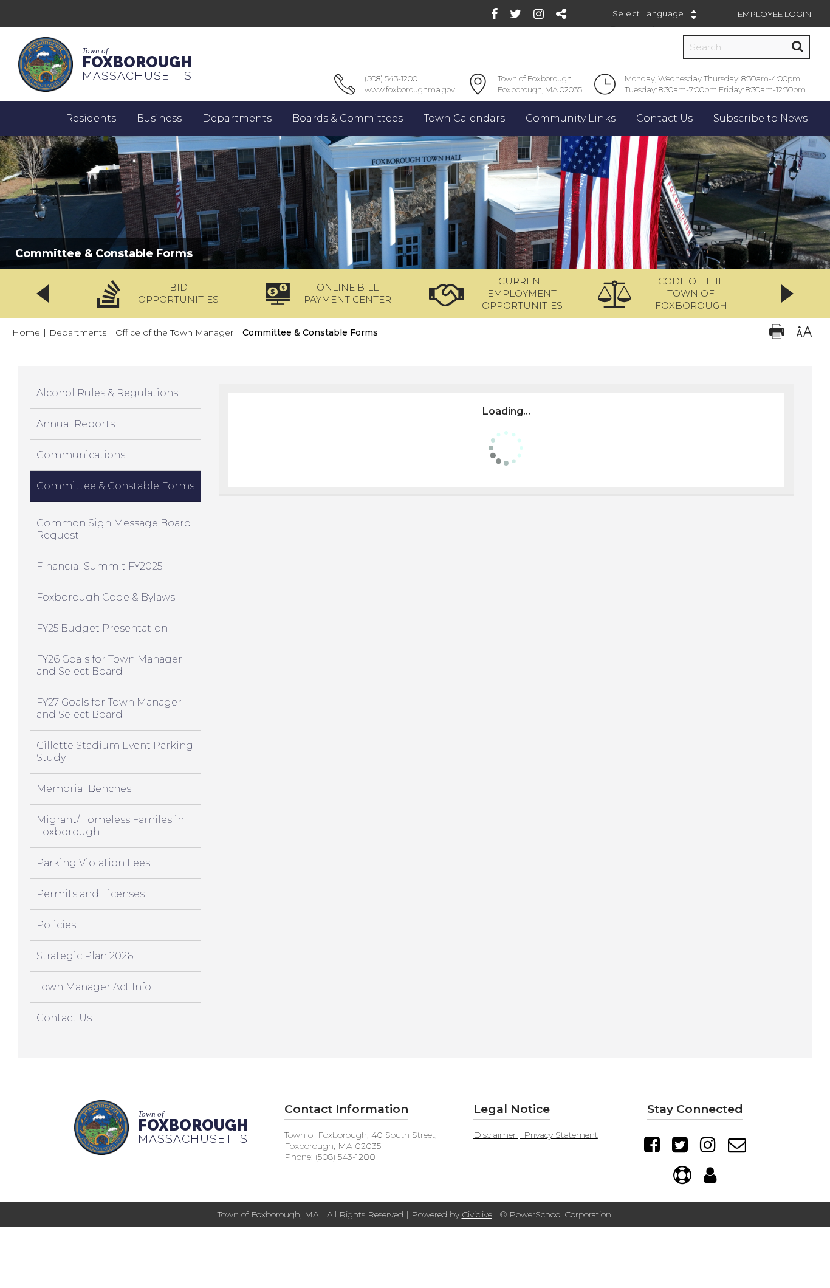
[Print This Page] (777, 333)
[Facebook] (494, 14)
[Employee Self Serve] (710, 1175)
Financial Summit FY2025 (99, 566)
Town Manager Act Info (93, 987)
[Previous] (42, 293)
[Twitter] (515, 14)
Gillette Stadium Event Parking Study (114, 751)
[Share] (561, 14)
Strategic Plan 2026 (84, 956)
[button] (162, 293)
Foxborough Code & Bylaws (105, 597)
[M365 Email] (737, 1144)
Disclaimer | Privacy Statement (535, 1134)
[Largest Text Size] (804, 333)
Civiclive (477, 1214)
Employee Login (775, 14)
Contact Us (64, 1018)
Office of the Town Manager (174, 332)
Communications (80, 455)
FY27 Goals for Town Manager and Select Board (109, 708)
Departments (77, 332)
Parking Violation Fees (93, 863)
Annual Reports (75, 424)
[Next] (787, 293)
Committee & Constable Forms (115, 486)
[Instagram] (538, 14)
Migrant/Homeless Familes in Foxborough (110, 826)
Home (26, 332)
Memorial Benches (83, 788)
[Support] (682, 1175)
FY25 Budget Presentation (102, 628)
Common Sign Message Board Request (113, 529)
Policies (56, 925)
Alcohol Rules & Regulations (107, 393)
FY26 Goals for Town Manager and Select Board (109, 665)
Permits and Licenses (90, 894)
